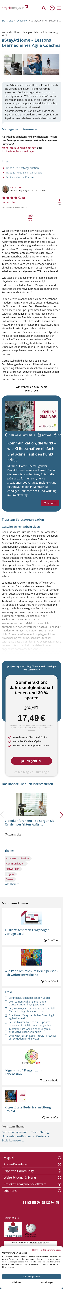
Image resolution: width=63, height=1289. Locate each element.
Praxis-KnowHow (16, 1164)
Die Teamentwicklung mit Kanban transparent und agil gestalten (28, 1003)
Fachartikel (22, 20)
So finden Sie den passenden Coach (29, 997)
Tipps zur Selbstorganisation (22, 168)
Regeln (10, 874)
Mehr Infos (50, 503)
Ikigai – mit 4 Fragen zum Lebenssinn (23, 1072)
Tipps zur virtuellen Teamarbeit (24, 172)
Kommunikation (15, 863)
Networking (12, 868)
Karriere (41, 1136)
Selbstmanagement (14, 1132)
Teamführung (40, 1132)
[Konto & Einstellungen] (52, 8)
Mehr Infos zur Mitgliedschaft (19, 147)
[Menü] (59, 8)
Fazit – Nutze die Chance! (20, 177)
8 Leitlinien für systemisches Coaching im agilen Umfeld (32, 1017)
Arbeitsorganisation (17, 858)
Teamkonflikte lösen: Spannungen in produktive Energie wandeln (30, 1030)
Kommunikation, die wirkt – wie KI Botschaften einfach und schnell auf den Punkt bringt (31, 451)
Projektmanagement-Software (25, 1184)
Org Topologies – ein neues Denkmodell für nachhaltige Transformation (32, 1010)
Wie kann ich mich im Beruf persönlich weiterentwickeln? (31, 973)
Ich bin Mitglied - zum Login (18, 151)
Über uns (10, 1191)
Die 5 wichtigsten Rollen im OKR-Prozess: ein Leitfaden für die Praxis (32, 1037)
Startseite (7, 20)
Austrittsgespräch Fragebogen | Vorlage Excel (28, 932)
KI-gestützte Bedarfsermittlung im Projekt (30, 1109)
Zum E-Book (51, 981)
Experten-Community (19, 1171)
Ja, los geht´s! (31, 761)
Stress (9, 879)
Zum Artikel (15, 834)
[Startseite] (15, 8)
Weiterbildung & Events (20, 1177)
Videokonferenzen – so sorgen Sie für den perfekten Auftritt (30, 822)
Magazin (9, 1158)
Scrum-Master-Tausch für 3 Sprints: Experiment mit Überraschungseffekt (30, 1023)
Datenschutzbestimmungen (46, 1249)
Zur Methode (50, 1080)
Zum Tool (53, 940)
